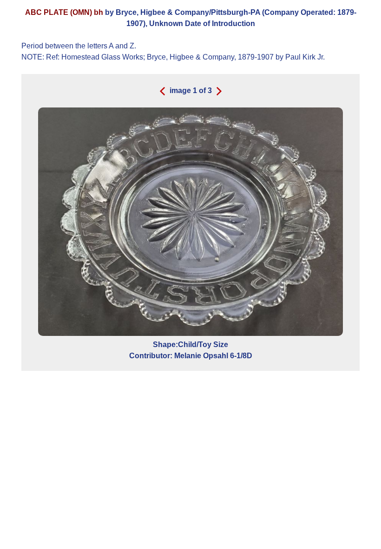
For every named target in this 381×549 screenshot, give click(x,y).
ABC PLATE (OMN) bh (64, 12)
